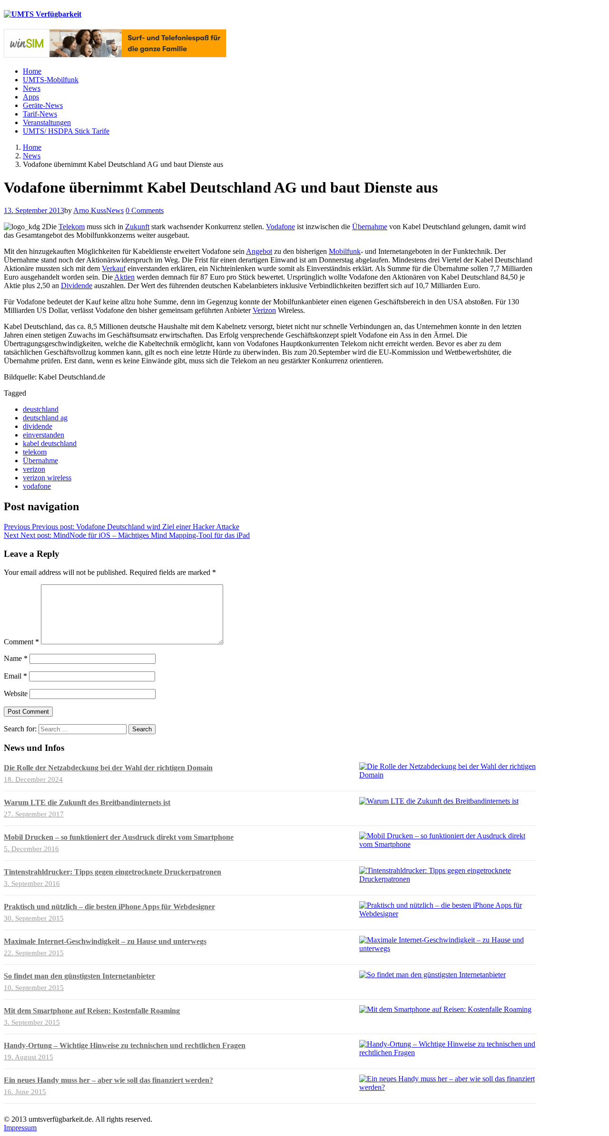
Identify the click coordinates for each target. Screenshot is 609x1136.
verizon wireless (47, 478)
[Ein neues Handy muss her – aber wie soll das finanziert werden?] (448, 1087)
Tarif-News (40, 114)
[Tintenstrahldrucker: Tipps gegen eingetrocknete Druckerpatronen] (448, 879)
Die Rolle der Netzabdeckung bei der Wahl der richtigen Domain (108, 768)
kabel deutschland (50, 443)
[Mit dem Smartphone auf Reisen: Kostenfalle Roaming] (445, 1009)
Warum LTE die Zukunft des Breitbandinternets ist (87, 802)
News (31, 88)
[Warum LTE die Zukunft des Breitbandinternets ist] (439, 801)
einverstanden (43, 435)
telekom (35, 452)
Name (16, 658)
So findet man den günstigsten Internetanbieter (79, 976)
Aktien (124, 277)
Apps (31, 97)
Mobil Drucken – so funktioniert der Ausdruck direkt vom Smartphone (119, 837)
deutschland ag (45, 418)
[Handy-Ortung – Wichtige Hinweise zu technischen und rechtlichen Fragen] (448, 1053)
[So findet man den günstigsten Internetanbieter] (432, 975)
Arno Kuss (89, 210)
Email (15, 676)
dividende (37, 426)
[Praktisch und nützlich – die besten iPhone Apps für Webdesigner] (448, 914)
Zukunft (137, 227)
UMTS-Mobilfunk (51, 80)
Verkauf (114, 268)
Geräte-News (43, 105)
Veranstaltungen (47, 122)
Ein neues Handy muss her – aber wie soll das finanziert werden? (108, 1080)
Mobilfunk (345, 251)
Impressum (20, 1128)
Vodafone (280, 227)
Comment (21, 642)
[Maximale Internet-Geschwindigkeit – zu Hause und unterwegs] (448, 948)
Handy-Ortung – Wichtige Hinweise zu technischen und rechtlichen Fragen (125, 1045)
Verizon (264, 310)
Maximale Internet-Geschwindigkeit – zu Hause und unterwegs (105, 941)
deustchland (41, 409)
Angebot (259, 251)
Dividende (76, 286)
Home (32, 71)
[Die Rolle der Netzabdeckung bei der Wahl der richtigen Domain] (448, 775)
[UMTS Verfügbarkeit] (42, 14)
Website (16, 693)
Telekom (72, 227)
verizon (34, 469)
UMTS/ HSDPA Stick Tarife (66, 131)
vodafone (37, 486)
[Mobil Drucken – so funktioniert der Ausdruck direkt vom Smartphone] (448, 844)
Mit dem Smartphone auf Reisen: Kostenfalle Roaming (92, 1011)
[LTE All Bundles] (115, 55)
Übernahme (369, 227)
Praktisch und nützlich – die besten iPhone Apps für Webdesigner (109, 907)
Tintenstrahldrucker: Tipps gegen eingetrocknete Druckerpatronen (112, 872)
